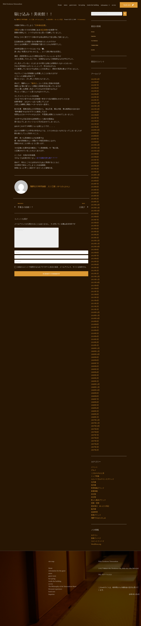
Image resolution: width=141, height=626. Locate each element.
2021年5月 (95, 124)
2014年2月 (95, 199)
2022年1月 (95, 100)
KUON (93, 50)
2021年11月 (95, 106)
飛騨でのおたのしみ (98, 518)
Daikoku (93, 36)
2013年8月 (95, 217)
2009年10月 (95, 354)
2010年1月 (95, 345)
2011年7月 (95, 291)
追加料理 (94, 512)
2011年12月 (95, 276)
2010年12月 (95, 312)
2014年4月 (95, 193)
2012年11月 (95, 244)
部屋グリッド (96, 515)
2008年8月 (95, 396)
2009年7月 (95, 363)
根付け (34, 83)
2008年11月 (95, 387)
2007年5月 (95, 441)
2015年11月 (95, 148)
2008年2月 (95, 414)
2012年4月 (95, 264)
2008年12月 (95, 384)
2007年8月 (95, 432)
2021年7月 (95, 118)
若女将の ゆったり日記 (55, 19)
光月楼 (93, 482)
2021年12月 (95, 103)
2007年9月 (95, 429)
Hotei (92, 32)
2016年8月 (95, 142)
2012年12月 (95, 241)
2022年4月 (95, 94)
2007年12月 (95, 420)
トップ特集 (95, 476)
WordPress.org (96, 544)
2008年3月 (95, 411)
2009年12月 (95, 348)
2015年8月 (95, 157)
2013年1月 (95, 238)
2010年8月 (95, 324)
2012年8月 (95, 253)
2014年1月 (95, 202)
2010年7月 (95, 327)
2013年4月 (95, 229)
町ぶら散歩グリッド (98, 500)
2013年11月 (95, 208)
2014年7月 (95, 184)
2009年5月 (95, 369)
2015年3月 (95, 169)
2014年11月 (95, 175)
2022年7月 (95, 85)
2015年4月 (95, 166)
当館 (16, 30)
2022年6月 (95, 88)
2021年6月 (95, 121)
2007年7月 (95, 435)
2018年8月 (95, 136)
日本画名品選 (40, 25)
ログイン (94, 535)
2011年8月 (95, 288)
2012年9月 (95, 249)
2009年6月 (95, 366)
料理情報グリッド (97, 488)
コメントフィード (97, 541)
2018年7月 (95, 139)
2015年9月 (95, 154)
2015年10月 (95, 151)
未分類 (93, 494)
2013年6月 (95, 223)
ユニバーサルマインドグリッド (102, 479)
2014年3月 (95, 196)
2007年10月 (95, 426)
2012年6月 (95, 258)
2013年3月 (95, 232)
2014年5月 (95, 190)
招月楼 (93, 485)
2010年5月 (95, 333)
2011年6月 (95, 294)
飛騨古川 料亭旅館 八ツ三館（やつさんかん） (30, 19)
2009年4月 (95, 372)
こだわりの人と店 (97, 473)
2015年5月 (95, 163)
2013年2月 (95, 235)
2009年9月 (95, 357)
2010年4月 (95, 336)
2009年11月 (95, 351)
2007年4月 (95, 444)
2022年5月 (95, 91)
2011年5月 (95, 297)
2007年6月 (95, 438)
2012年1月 (95, 273)
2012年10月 (95, 247)
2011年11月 (95, 279)
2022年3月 (95, 97)
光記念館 (43, 30)
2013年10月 (95, 211)
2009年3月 (95, 375)
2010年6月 (95, 330)
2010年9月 (95, 321)
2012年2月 (95, 270)
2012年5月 (95, 261)
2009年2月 (95, 378)
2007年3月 (95, 447)
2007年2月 (95, 450)
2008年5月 (95, 405)
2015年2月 (95, 172)
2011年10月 (95, 282)
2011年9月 (95, 285)
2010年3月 (95, 339)
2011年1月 (95, 309)
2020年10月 (95, 130)
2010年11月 (95, 315)
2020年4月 (95, 133)
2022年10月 (95, 79)
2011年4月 (95, 300)
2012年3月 (95, 268)
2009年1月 (95, 381)
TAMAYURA (94, 45)
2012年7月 (95, 256)
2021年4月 (95, 127)
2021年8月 (95, 115)
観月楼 (93, 509)
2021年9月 (95, 112)
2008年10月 (95, 390)
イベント (94, 467)
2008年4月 (95, 408)
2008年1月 (95, 417)
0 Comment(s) (81, 19)
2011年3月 (95, 303)
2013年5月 (95, 226)
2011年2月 (95, 306)
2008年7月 (95, 399)
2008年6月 (95, 402)
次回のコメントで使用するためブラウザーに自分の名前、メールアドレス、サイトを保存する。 (52, 267)
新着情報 (94, 491)
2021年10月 (95, 109)
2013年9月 (95, 214)
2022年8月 (95, 82)
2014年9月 (95, 178)
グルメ (93, 470)
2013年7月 (95, 220)
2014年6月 (95, 187)
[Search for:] (106, 14)
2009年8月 (95, 360)
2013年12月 (95, 205)
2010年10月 (95, 318)
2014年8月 (95, 181)
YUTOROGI (94, 41)
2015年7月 (95, 160)
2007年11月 (95, 423)
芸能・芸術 (95, 503)
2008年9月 (95, 393)
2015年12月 (95, 145)
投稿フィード (96, 538)
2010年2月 (95, 342)
